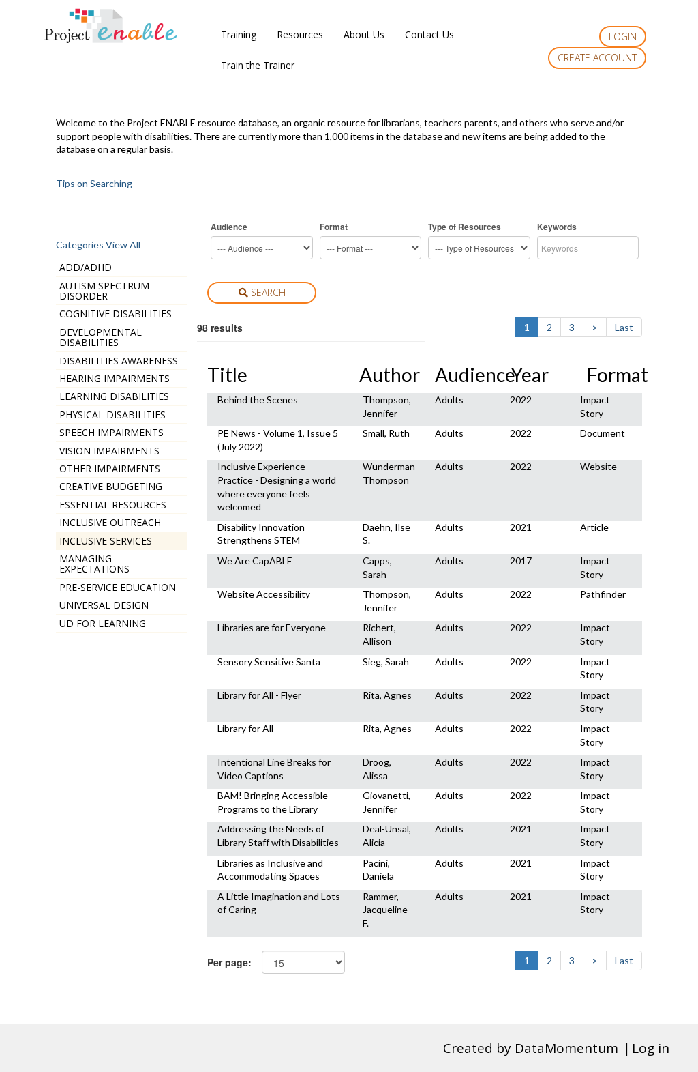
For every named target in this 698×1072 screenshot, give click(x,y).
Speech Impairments (111, 432)
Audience (229, 227)
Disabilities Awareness (118, 360)
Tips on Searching (94, 183)
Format (334, 227)
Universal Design (104, 604)
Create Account (597, 57)
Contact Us (429, 34)
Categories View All (98, 244)
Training (238, 34)
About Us (364, 34)
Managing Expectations (94, 563)
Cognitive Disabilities (115, 313)
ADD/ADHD (85, 267)
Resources (300, 34)
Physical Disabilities (112, 414)
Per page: (229, 962)
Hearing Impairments (114, 378)
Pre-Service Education (117, 587)
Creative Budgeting (110, 486)
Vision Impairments (109, 450)
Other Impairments (109, 468)
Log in (650, 1048)
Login (623, 36)
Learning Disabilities (114, 396)
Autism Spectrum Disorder (104, 290)
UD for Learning (102, 623)
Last (624, 327)
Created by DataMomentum (532, 1048)
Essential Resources (112, 504)
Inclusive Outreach (110, 522)
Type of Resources (464, 227)
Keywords (557, 227)
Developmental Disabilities (100, 337)
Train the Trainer (257, 65)
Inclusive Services (105, 540)
